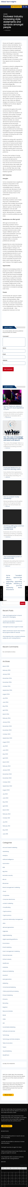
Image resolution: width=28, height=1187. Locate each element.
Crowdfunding (6, 907)
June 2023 (5, 750)
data (4, 923)
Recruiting (5, 1003)
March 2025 (6, 666)
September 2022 (7, 786)
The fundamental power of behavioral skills (13, 557)
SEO (4, 1023)
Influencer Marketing (8, 971)
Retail (4, 1015)
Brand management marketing (11, 887)
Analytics (5, 855)
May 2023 (5, 754)
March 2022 (6, 810)
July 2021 (5, 822)
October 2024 (6, 686)
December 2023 (7, 726)
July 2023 (5, 746)
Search (5, 600)
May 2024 (5, 706)
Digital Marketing (7, 935)
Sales (4, 1019)
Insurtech (5, 975)
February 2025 (6, 670)
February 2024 (6, 718)
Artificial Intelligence (8, 859)
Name (4, 348)
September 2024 (7, 690)
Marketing (5, 983)
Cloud (4, 891)
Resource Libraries (8, 1011)
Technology (6, 1035)
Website (5, 360)
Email (4, 354)
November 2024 (7, 682)
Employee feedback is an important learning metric (12, 468)
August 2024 (6, 694)
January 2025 (6, 674)
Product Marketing (8, 995)
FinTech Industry (7, 959)
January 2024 (6, 722)
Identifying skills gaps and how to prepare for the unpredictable (14, 527)
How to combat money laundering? (11, 497)
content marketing (8, 903)
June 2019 (5, 834)
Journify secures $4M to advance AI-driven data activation (13, 622)
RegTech (5, 1007)
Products (5, 999)
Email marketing (7, 947)
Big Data (5, 871)
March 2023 (6, 762)
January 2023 (6, 770)
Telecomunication (8, 1043)
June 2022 (5, 798)
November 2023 (7, 730)
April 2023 (5, 758)
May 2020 (5, 830)
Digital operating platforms (10, 939)
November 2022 (7, 778)
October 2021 (6, 818)
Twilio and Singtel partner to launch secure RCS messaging (12, 616)
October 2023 (6, 734)
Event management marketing (11, 951)
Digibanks (5, 931)
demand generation (8, 927)
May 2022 (5, 802)
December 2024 (7, 678)
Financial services (7, 955)
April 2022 (5, 806)
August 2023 (6, 742)
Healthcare (6, 963)
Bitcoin (4, 879)
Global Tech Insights (8, 2)
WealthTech (6, 1055)
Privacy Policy (8, 1095)
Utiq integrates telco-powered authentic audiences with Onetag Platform (14, 637)
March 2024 (6, 714)
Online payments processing (11, 991)
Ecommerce (6, 943)
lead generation (7, 979)
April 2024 (5, 710)
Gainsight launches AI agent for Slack (13, 627)
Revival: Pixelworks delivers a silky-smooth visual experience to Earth (14, 407)
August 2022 (6, 790)
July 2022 (5, 794)
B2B (4, 867)
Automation (6, 863)
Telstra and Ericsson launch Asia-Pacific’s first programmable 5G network (14, 631)
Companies (6, 895)
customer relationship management (13, 919)
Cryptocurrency (7, 911)
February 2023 (6, 766)
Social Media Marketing (9, 1027)
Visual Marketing (7, 1051)
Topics (4, 1047)
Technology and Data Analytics (11, 1039)
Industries (5, 967)
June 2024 (5, 702)
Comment (6, 336)
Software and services (9, 1031)
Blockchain (6, 883)
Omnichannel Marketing (9, 987)
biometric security (8, 875)
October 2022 (6, 782)
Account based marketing (10, 847)
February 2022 (6, 814)
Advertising (6, 851)
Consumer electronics (9, 899)
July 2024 (5, 698)
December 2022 (7, 774)
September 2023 (7, 738)
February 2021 (6, 826)
